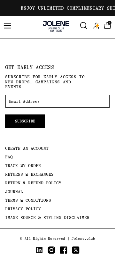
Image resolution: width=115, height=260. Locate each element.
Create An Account (27, 148)
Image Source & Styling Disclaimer (47, 217)
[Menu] (7, 25)
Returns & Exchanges (29, 174)
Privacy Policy (23, 208)
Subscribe (25, 121)
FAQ (9, 157)
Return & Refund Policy (33, 182)
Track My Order (23, 165)
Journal (14, 191)
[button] (107, 25)
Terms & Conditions (28, 200)
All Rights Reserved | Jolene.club (60, 239)
